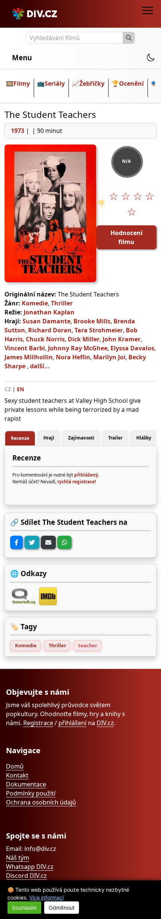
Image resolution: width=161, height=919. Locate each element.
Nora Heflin (73, 357)
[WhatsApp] (64, 542)
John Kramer (121, 339)
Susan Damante (46, 321)
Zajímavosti (81, 438)
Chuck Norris (45, 339)
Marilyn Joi (109, 357)
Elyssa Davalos (132, 348)
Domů (15, 766)
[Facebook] (16, 542)
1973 (17, 131)
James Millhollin (28, 357)
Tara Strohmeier (99, 330)
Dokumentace (26, 784)
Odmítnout (62, 907)
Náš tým (17, 857)
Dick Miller (84, 339)
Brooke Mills (91, 321)
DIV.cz (105, 723)
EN (20, 389)
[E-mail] (48, 542)
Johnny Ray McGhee (77, 348)
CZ (7, 389)
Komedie (35, 303)
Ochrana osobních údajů (41, 802)
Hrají (48, 438)
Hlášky (143, 438)
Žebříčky (91, 83)
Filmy (21, 83)
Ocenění (131, 83)
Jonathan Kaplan (49, 312)
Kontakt (17, 775)
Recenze (20, 438)
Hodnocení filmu (126, 237)
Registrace (38, 723)
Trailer (115, 438)
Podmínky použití (30, 793)
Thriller (62, 303)
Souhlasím (24, 907)
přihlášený (86, 475)
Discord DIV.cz (26, 875)
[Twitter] (31, 542)
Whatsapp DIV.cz (30, 866)
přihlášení (72, 723)
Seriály (55, 83)
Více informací (46, 897)
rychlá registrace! (76, 481)
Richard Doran (50, 330)
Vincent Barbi (24, 348)
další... (40, 366)
